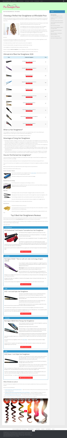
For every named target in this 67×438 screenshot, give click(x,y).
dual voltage (25, 339)
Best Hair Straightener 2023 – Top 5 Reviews (10, 1)
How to (41, 1)
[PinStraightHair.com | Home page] (11, 6)
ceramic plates (33, 172)
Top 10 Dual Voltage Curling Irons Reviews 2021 (13, 394)
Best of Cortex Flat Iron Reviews (55, 25)
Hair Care (31, 1)
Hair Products (27, 1)
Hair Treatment (37, 1)
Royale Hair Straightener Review (55, 36)
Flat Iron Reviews (20, 1)
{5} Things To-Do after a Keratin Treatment (57, 20)
